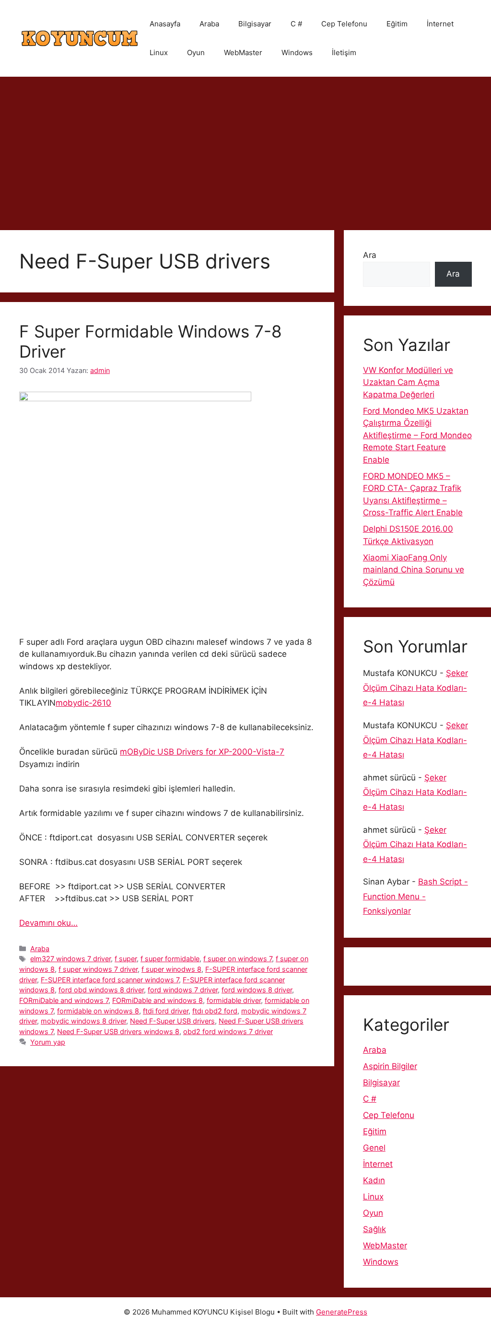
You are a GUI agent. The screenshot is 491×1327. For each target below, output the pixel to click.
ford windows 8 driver (257, 990)
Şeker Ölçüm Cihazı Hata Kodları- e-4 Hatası (415, 687)
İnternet (440, 23)
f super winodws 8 (171, 969)
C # (296, 23)
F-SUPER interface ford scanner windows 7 (110, 980)
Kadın (374, 1180)
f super (126, 959)
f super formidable (169, 959)
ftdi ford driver (165, 1011)
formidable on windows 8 (98, 1011)
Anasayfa (165, 23)
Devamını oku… (48, 923)
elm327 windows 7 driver (70, 959)
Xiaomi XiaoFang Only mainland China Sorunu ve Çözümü (413, 570)
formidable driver (234, 1000)
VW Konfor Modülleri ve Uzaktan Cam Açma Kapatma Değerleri (408, 382)
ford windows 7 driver (183, 990)
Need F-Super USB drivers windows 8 (118, 1031)
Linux (159, 52)
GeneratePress (341, 1311)
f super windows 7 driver (98, 969)
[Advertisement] (245, 148)
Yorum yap (47, 1042)
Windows (297, 52)
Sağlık (374, 1229)
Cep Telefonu (344, 23)
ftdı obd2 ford (214, 1011)
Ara (369, 255)
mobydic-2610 (83, 703)
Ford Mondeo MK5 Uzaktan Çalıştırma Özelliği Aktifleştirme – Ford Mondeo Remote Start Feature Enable (417, 435)
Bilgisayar (254, 23)
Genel (374, 1147)
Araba (209, 23)
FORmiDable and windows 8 (157, 1000)
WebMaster (243, 52)
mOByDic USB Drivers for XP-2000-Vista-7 (202, 752)
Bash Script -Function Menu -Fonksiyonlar (415, 896)
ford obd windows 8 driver (101, 990)
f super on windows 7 (237, 959)
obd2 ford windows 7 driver (228, 1031)
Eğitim (397, 23)
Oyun (196, 52)
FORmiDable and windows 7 (63, 1000)
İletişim (344, 52)
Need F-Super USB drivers (172, 1021)
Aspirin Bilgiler (390, 1066)
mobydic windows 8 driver (83, 1021)
